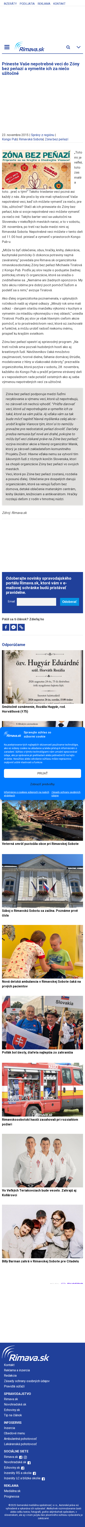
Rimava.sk (11, 1399)
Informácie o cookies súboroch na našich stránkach (26, 794)
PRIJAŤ (42, 773)
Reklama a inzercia (17, 1370)
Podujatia (27, 3)
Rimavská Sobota (31, 139)
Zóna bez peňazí (56, 139)
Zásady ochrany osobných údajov (65, 794)
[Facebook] (5, 627)
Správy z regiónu (42, 135)
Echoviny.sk (12, 1410)
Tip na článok (13, 1415)
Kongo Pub (9, 139)
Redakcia (10, 1375)
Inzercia (9, 1428)
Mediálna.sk (12, 1491)
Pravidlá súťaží (14, 1386)
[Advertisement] (42, 102)
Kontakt (59, 3)
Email (11, 601)
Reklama (44, 3)
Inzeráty (10, 3)
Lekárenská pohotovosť (21, 1444)
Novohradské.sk (15, 1404)
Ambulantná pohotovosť (21, 1439)
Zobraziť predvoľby (42, 784)
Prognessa (11, 1496)
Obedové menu (14, 1433)
